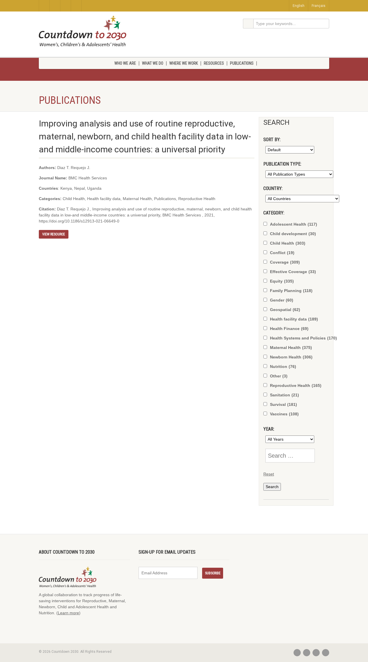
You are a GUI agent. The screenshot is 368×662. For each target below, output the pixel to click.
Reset (268, 474)
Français (318, 6)
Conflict (282, 252)
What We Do (152, 63)
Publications (242, 63)
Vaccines (284, 414)
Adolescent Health (293, 224)
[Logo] (82, 31)
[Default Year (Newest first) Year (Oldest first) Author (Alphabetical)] (288, 149)
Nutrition (283, 366)
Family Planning (291, 290)
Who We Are (125, 63)
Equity (282, 281)
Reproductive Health (295, 385)
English (298, 6)
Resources (214, 63)
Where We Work (183, 63)
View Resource (53, 234)
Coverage (285, 262)
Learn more (68, 613)
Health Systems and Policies (303, 338)
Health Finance (289, 328)
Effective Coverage (293, 271)
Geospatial (285, 309)
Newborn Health (291, 357)
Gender (281, 300)
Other (279, 376)
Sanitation (284, 395)
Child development (293, 233)
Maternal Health (291, 347)
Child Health (287, 243)
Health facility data (294, 319)
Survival (283, 404)
